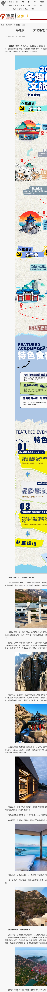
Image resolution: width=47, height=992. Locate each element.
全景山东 (9, 25)
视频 (32, 9)
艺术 (14, 9)
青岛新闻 (17, 25)
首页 (2, 25)
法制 (26, 9)
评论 (20, 9)
